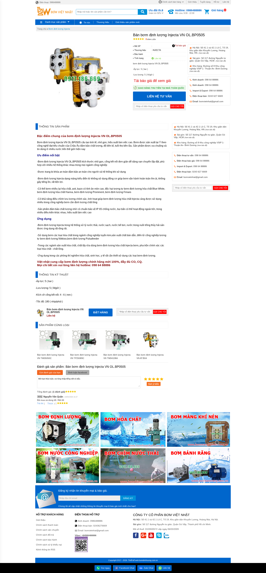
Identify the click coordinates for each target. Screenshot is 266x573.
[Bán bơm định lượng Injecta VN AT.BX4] (151, 350)
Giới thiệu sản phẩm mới (127, 22)
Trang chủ (41, 29)
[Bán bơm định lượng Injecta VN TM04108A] (118, 350)
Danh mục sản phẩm (55, 22)
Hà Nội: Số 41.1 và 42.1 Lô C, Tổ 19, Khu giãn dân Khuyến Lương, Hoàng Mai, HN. (209, 50)
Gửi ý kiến (153, 384)
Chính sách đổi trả (45, 535)
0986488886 (96, 521)
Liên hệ (226, 2)
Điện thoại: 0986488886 (49, 2)
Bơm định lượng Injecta (59, 29)
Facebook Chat (126, 568)
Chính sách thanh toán (47, 525)
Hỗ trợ (216, 2)
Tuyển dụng (205, 2)
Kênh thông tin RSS (45, 549)
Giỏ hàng (217, 10)
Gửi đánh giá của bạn (49, 372)
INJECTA (157, 50)
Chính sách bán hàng (171, 2)
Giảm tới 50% (156, 11)
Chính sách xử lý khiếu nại (49, 544)
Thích (50, 403)
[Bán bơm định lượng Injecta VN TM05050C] (52, 350)
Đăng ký (128, 498)
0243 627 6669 (215, 96)
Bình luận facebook (77, 372)
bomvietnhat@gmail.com (211, 101)
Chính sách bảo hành (46, 539)
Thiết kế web (133, 560)
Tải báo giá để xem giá (152, 81)
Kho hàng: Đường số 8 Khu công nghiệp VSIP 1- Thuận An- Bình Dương (208, 68)
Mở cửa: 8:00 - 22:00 (188, 11)
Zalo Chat (148, 568)
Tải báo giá (180, 45)
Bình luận (151, 39)
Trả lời (40, 403)
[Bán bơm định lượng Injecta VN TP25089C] (85, 350)
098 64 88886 (211, 79)
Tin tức (86, 22)
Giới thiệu (192, 2)
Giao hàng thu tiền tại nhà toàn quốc (161, 88)
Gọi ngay (105, 568)
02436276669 (100, 525)
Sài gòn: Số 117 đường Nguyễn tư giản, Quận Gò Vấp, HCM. (207, 59)
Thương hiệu (103, 22)
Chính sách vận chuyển (47, 530)
